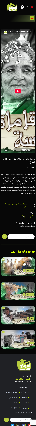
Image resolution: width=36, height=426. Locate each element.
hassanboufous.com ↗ (23, 382)
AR (27, 7)
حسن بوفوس (23, 379)
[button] (32, 18)
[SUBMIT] (6, 420)
